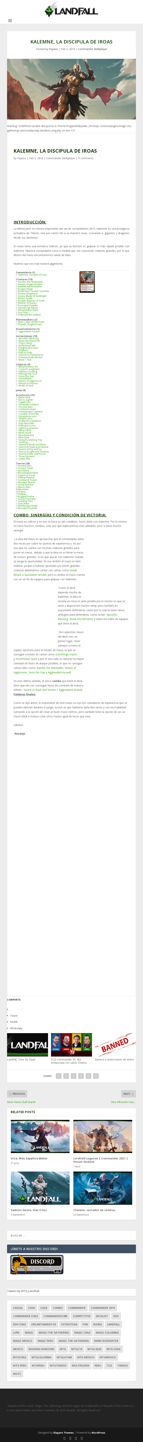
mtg (63, 1349)
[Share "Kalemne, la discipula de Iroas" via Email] (88, 1076)
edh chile (19, 1324)
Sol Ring (22, 442)
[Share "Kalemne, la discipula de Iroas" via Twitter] (66, 1076)
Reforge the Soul (27, 373)
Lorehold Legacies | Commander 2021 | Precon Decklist (100, 1160)
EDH (116, 1316)
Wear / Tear (24, 359)
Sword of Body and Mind (32, 444)
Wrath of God (25, 385)
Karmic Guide (25, 298)
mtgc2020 (94, 1349)
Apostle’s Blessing (28, 338)
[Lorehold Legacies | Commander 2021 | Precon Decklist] (102, 1136)
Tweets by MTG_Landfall (23, 1291)
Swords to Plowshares (31, 354)
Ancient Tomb (25, 468)
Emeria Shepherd (27, 293)
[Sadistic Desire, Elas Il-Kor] (40, 1188)
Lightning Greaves (28, 428)
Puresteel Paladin (28, 305)
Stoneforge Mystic (28, 307)
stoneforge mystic (66, 654)
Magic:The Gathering (54, 1332)
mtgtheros (58, 1365)
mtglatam (64, 1357)
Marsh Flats (24, 487)
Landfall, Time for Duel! (21, 1059)
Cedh (31, 1308)
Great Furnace (26, 484)
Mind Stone (24, 432)
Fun (85, 1324)
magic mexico (22, 1341)
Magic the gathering (74, 1341)
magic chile (82, 1332)
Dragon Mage (25, 288)
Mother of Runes (27, 303)
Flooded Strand (26, 482)
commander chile (25, 1316)
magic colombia (107, 1332)
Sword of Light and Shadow (33, 451)
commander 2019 (103, 1308)
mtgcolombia (41, 1357)
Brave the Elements (29, 340)
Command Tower (27, 480)
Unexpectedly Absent (30, 357)
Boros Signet (25, 399)
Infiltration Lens (27, 425)
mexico (18, 1349)
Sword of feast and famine (40, 690)
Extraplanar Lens (27, 416)
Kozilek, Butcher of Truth (31, 300)
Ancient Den (24, 465)
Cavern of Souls (26, 475)
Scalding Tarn (25, 501)
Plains (22, 491)
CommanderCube (56, 1316)
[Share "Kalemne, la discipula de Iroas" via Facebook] (58, 1076)
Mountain (23, 489)
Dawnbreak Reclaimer (30, 286)
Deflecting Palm (27, 345)
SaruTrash (27, 956)
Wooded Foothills (27, 508)
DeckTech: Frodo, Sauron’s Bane (49, 794)
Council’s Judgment (28, 369)
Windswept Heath (28, 505)
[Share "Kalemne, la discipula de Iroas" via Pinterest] (81, 1076)
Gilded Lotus (25, 418)
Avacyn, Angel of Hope (30, 284)
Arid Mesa (23, 470)
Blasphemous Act (28, 366)
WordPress (98, 1432)
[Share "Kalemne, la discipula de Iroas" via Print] (96, 1076)
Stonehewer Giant (28, 310)
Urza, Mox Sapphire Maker (29, 1158)
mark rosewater (106, 1341)
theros (122, 1365)
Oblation (23, 350)
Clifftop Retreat (26, 477)
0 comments (85, 158)
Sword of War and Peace (32, 454)
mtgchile (19, 1357)
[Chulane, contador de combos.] (102, 1188)
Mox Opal (23, 437)
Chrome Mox (25, 406)
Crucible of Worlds (28, 413)
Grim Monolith (26, 423)
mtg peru (19, 1365)
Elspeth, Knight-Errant (30, 324)
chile (43, 1308)
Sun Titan (23, 312)
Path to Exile (25, 352)
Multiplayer (80, 1365)
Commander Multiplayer (92, 49)
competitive (81, 1316)
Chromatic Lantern (28, 404)
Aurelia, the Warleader (30, 281)
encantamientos (43, 1324)
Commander (76, 1308)
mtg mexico (85, 1357)
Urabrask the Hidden (29, 314)
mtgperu (38, 1365)
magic (29, 1332)
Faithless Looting (27, 371)
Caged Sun (24, 402)
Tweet (14, 1015)
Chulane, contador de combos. (94, 1210)
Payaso (53, 49)
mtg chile (114, 1349)
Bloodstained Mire (28, 472)
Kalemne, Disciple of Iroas (32, 274)
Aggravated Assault (29, 331)
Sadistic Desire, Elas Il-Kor (29, 1210)
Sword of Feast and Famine (33, 447)
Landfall (113, 1324)
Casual (18, 1308)
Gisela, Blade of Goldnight (32, 296)
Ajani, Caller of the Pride (31, 321)
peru (98, 1365)
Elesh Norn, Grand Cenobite (33, 291)
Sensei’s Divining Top (30, 439)
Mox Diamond (26, 435)
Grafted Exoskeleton (29, 421)
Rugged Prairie (26, 496)
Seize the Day (26, 376)
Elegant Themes (63, 1432)
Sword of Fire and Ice (30, 449)
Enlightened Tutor (28, 347)
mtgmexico (108, 1357)
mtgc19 (76, 1349)
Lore (16, 1332)
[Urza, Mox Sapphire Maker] (40, 1136)
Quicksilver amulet (35, 575)
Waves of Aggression (30, 380)
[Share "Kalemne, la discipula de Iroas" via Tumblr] (73, 1076)
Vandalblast (24, 378)
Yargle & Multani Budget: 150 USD (51, 878)
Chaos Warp (25, 343)
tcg (109, 1365)
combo (58, 1308)
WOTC (17, 1374)
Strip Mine (23, 503)
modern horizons (41, 1349)
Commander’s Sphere (30, 411)
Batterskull (24, 397)
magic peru (45, 1341)
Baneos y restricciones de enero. (114, 1059)
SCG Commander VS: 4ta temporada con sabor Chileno (69, 1061)
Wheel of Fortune (28, 383)
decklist (102, 1316)
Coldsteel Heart (27, 409)
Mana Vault (24, 430)
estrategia (69, 1324)
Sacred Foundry (26, 498)
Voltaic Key (24, 458)
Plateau (22, 494)
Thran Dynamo (26, 456)
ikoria (97, 1324)
